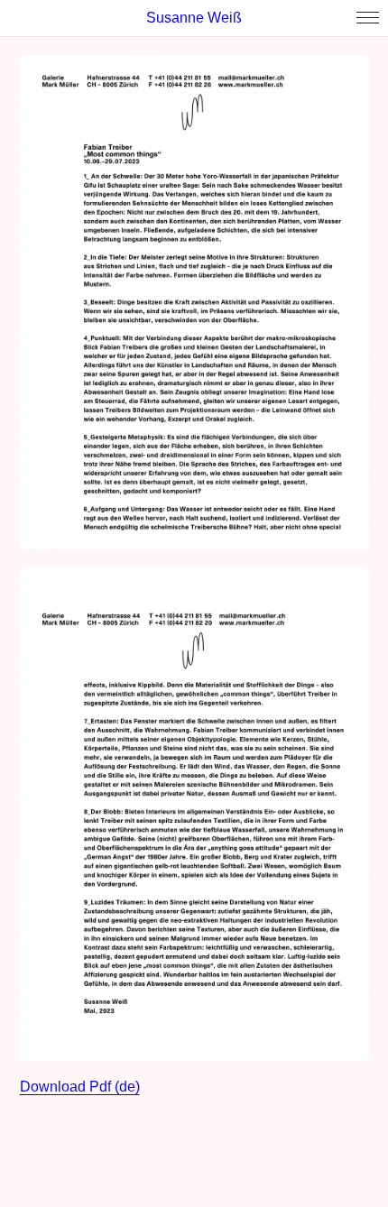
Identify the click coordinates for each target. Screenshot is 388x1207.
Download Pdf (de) (80, 1086)
